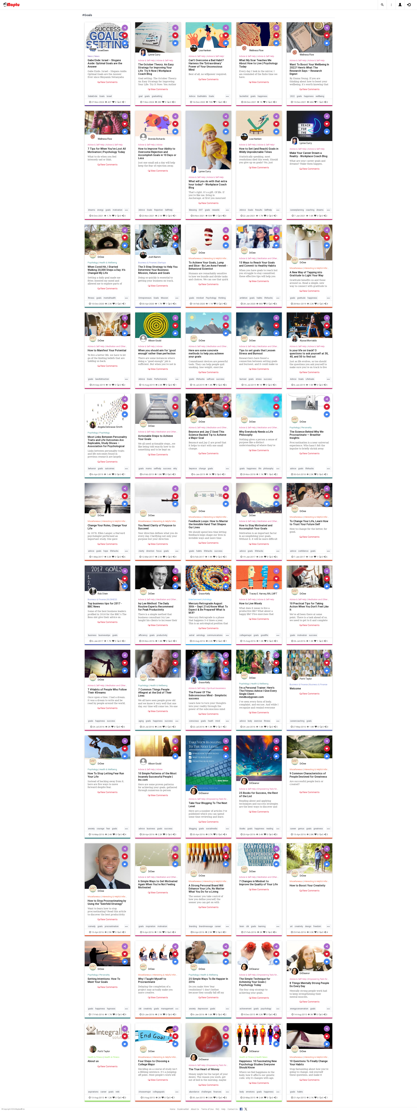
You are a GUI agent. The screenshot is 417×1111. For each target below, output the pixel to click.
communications (215, 635)
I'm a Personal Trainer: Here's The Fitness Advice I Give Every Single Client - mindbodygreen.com (258, 692)
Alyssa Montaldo (308, 340)
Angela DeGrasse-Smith (110, 426)
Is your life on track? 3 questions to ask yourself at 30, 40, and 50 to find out (309, 353)
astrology (200, 635)
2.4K (160, 726)
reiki (117, 1092)
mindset (200, 298)
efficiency (143, 635)
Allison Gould (154, 340)
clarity (141, 551)
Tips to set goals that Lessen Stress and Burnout (257, 352)
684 (312, 102)
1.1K (210, 303)
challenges (206, 1092)
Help (223, 1109)
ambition (243, 298)
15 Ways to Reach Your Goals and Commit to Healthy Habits (257, 264)
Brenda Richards (156, 138)
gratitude (301, 298)
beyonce (193, 468)
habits (259, 298)
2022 (292, 96)
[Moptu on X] (245, 1108)
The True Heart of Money (204, 1069)
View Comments (108, 82)
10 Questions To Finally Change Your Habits (309, 1062)
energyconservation (299, 1008)
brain (242, 926)
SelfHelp (169, 210)
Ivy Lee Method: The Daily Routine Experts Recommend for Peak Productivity (155, 606)
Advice (192, 96)
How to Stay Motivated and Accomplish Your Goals (255, 527)
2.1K (160, 215)
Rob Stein (103, 593)
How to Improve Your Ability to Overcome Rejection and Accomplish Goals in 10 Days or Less (157, 153)
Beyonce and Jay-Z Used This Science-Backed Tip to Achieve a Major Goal (207, 434)
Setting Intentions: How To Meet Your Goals (104, 980)
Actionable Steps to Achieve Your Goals (155, 437)
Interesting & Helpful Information (218, 258)
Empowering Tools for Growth (220, 799)
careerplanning (297, 210)
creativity (299, 926)
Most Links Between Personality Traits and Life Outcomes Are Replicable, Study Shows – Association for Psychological (107, 441)
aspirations (93, 1092)
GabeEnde (92, 96)
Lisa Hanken (205, 50)
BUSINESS (112, 599)
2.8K (261, 556)
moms (149, 468)
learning (262, 926)
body (250, 721)
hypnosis (111, 1008)
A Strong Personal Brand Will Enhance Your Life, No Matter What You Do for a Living (206, 888)
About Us (195, 1109)
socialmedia (211, 828)
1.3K (261, 641)
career (293, 828)
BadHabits (202, 96)
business (92, 635)
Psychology (93, 262)
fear (108, 828)
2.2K (312, 303)
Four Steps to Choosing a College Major (153, 1062)
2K (109, 726)
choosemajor (145, 1092)
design (308, 926)
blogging (193, 828)
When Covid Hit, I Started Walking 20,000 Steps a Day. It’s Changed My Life (106, 270)
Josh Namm (154, 257)
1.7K (109, 215)
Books (242, 828)
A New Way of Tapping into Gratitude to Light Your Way (306, 274)
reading (269, 828)
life (260, 468)
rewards (215, 210)
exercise (258, 721)
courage (100, 828)
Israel (109, 96)
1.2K (110, 1097)
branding (193, 926)
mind (217, 721)
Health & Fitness (95, 1057)
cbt (247, 926)
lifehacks (268, 298)
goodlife (264, 635)
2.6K (261, 1097)
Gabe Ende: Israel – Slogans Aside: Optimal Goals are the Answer (105, 63)
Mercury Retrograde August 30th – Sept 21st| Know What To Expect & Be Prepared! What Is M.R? (208, 608)
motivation (117, 210)
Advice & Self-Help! (215, 56)
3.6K (210, 1097)
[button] (382, 5)
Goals (102, 96)
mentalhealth (110, 298)
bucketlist (244, 96)
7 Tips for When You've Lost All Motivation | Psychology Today (107, 150)
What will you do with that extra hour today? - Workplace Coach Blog (208, 184)
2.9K (109, 932)
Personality (306, 427)
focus (159, 551)
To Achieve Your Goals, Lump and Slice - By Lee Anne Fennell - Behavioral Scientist (208, 265)
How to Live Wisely (250, 603)
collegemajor (246, 635)
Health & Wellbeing (108, 262)
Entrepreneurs (145, 298)
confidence (303, 551)
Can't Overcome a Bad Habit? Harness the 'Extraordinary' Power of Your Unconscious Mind (206, 65)
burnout (243, 379)
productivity (162, 635)
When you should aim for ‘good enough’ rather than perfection (157, 352)
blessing (193, 210)
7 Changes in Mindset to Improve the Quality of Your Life (258, 883)
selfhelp (157, 468)
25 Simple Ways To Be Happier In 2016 (208, 980)
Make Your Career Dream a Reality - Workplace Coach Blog (308, 154)
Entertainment (195, 599)
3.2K (109, 556)
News (90, 56)
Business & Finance (147, 262)
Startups (162, 262)
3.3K (311, 932)
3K (311, 1014)
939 (210, 215)
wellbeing (320, 96)
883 (261, 303)
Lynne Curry (154, 54)
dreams (91, 210)
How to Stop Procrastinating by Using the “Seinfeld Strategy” (107, 902)
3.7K (210, 834)
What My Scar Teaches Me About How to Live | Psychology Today (258, 63)
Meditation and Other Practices (271, 258)
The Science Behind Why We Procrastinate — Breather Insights (307, 434)
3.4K (261, 834)
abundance (194, 1092)
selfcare (210, 379)
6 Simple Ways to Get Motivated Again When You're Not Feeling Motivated (157, 884)
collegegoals (159, 1092)
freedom (317, 926)
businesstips (104, 635)
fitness (91, 298)
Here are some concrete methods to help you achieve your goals (206, 353)
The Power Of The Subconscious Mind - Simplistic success (208, 695)
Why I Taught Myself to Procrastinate (152, 980)
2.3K (110, 303)
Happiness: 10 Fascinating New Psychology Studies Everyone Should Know (258, 1064)
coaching (310, 210)
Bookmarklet (183, 1109)
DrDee (101, 257)
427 (109, 102)
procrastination (112, 926)
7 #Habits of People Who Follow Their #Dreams (107, 691)
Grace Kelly (204, 593)
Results (258, 210)
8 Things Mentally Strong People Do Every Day (309, 984)
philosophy (268, 468)
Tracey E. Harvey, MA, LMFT (263, 593)
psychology (266, 1008)
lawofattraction (102, 379)
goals (147, 96)
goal (141, 96)
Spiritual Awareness (216, 688)
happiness (262, 96)
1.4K (210, 384)
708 (211, 102)
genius (301, 828)
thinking (222, 298)
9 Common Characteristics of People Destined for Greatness (308, 775)
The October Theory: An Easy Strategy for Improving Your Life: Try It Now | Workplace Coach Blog (156, 69)
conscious (194, 721)
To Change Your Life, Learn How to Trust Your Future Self (309, 522)
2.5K (160, 556)
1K (261, 102)
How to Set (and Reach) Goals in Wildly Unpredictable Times (258, 150)
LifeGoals (310, 379)
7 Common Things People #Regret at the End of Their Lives (155, 692)
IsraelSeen (103, 50)
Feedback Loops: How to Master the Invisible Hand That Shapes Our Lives (208, 524)
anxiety (91, 828)
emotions (250, 1092)
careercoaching (297, 721)
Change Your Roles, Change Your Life (107, 527)
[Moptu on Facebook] (241, 1108)
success (220, 379)
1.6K (311, 215)
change (202, 468)
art (291, 926)
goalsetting (157, 96)
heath (210, 721)
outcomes (109, 468)
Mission (164, 298)
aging (141, 721)
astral (191, 635)
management (167, 1008)
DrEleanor (204, 793)
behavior (92, 468)
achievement (246, 1008)
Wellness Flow (256, 50)
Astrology (207, 599)
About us (93, 1061)
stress (259, 379)
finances (217, 1092)
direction (150, 551)
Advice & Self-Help (146, 60)
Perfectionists (160, 379)
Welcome (295, 688)
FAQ (217, 1109)
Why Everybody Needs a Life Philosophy (256, 433)
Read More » (107, 35)
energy (100, 210)
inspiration (150, 926)
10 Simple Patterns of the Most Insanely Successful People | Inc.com (157, 776)
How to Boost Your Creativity (307, 885)
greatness (318, 828)
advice (293, 468)
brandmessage (206, 926)
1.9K (210, 556)
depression (203, 1008)
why (175, 468)
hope (105, 551)
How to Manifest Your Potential (107, 350)
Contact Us (233, 1109)
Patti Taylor (306, 678)
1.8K (159, 474)
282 (159, 102)
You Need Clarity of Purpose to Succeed (157, 527)
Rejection (158, 210)
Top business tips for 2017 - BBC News (105, 605)
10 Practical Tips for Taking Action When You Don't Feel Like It (309, 606)
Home (172, 1109)
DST (201, 210)
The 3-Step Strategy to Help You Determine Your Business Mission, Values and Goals (158, 270)
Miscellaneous (195, 258)
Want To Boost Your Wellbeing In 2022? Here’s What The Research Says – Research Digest (309, 69)
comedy (91, 926)
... (227, 96)
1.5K (311, 384)
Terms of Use (207, 1109)
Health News (261, 1057)
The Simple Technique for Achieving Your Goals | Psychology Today (254, 982)
